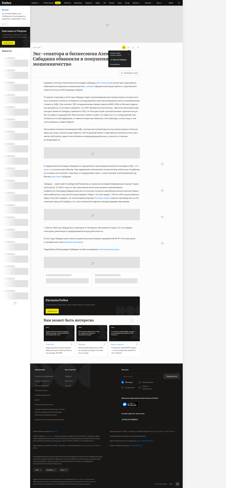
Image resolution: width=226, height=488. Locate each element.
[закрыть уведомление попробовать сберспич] (129, 54)
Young (127, 3)
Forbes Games (51, 3)
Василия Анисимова (73, 223)
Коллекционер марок (109, 230)
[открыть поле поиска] (179, 3)
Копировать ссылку (131, 73)
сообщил (89, 86)
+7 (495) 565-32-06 (136, 445)
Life (104, 3)
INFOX (62, 470)
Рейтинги (67, 3)
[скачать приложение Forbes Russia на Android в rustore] (129, 404)
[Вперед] (143, 261)
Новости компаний (117, 326)
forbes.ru (54, 431)
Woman (112, 3)
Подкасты (88, 3)
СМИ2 (37, 470)
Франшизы (78, 3)
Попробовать (115, 64)
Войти (171, 3)
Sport (120, 3)
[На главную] (6, 3)
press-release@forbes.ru (145, 441)
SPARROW (49, 470)
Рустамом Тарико (102, 179)
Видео (98, 3)
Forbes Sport (50, 326)
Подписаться (52, 292)
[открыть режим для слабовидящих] (124, 47)
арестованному (103, 82)
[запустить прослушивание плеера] (128, 47)
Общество (81, 326)
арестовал (56, 157)
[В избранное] (71, 325)
